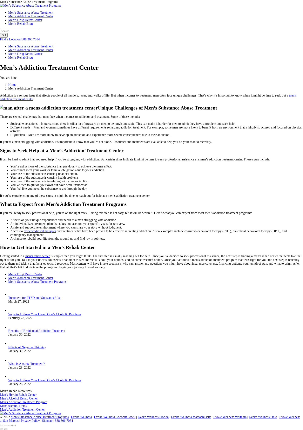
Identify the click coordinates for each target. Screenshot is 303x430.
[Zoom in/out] (14, 425)
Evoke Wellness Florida (153, 417)
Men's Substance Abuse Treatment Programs (40, 417)
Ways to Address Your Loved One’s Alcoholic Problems (44, 314)
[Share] (5, 425)
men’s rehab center (37, 256)
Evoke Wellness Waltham (230, 417)
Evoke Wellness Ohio (263, 417)
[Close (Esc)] (1, 425)
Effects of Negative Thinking (27, 347)
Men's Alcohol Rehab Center (19, 398)
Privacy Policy (30, 420)
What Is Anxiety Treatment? (26, 363)
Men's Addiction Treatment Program (23, 402)
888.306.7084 (64, 420)
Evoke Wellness (81, 417)
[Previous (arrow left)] (1, 429)
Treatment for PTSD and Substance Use (34, 297)
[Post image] (12, 294)
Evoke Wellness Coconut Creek (114, 417)
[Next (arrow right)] (5, 429)
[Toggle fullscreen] (10, 425)
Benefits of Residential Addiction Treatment (36, 330)
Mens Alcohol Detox (13, 406)
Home (12, 84)
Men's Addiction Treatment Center (22, 409)
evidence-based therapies (40, 231)
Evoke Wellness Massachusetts (191, 417)
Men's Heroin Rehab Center (18, 394)
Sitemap (47, 420)
